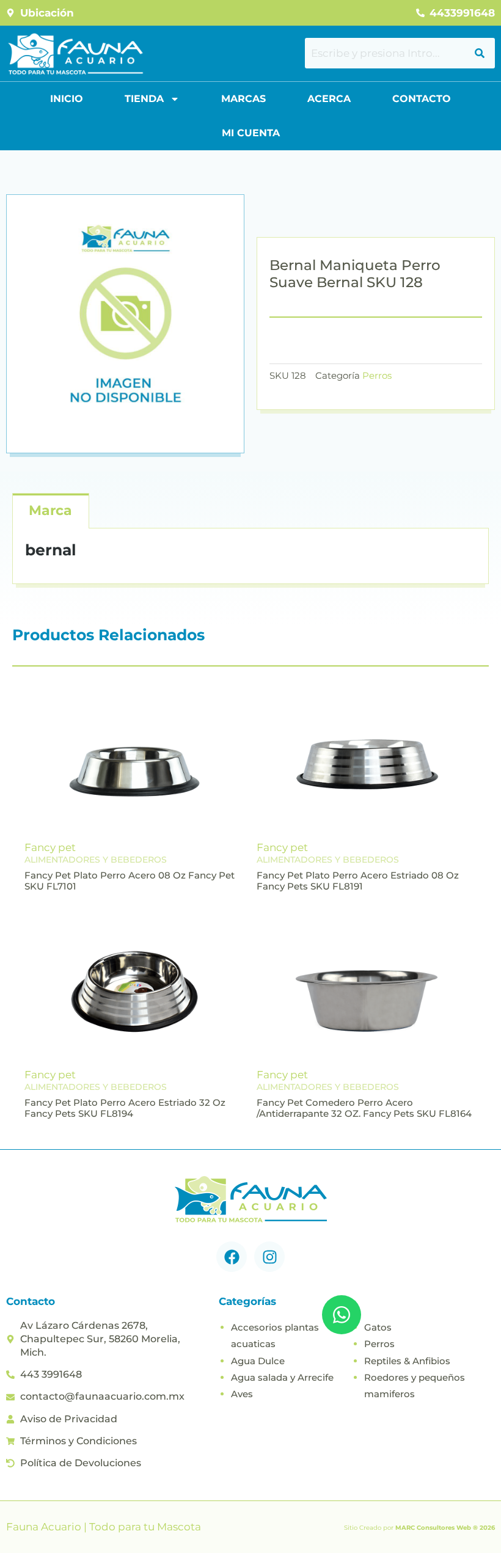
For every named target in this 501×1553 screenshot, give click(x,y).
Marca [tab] (50, 510)
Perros (377, 375)
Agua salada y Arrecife (282, 1377)
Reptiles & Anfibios (407, 1361)
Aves (242, 1394)
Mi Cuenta (251, 133)
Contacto (421, 98)
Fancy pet (50, 847)
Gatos (378, 1327)
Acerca (329, 98)
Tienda (144, 98)
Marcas (243, 98)
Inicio (66, 98)
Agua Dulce (258, 1361)
